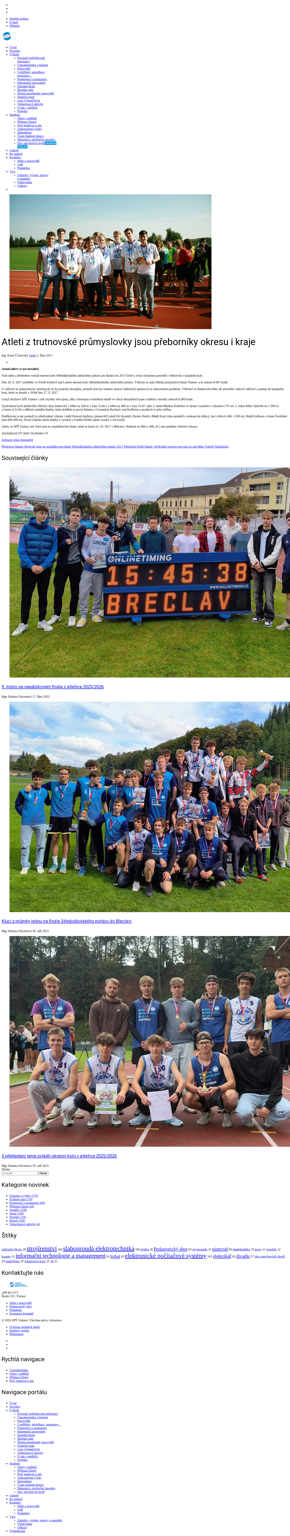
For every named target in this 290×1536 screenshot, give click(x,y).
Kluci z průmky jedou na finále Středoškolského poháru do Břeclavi (67, 921)
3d (52, 1261)
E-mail (13, 22)
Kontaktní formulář (21, 1313)
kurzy (258, 1249)
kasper (6, 1256)
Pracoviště (23, 68)
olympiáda (199, 1249)
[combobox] (20, 1173)
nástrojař (220, 1248)
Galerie (14, 150)
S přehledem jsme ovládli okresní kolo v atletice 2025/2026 (59, 1155)
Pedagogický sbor (171, 1248)
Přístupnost (16, 1334)
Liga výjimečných (28, 100)
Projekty (22, 111)
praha (145, 1249)
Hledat (6, 1169)
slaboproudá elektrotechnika (98, 1248)
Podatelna (23, 168)
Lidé (20, 164)
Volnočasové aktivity (30, 104)
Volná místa (24, 182)
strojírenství (42, 1248)
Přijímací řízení (26, 122)
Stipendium (24, 132)
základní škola (12, 1249)
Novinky (15, 50)
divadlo (243, 1256)
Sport (32, 355)
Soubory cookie (19, 1330)
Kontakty (15, 157)
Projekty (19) (17, 1217)
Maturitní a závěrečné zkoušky (36, 139)
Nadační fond (25, 97)
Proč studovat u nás (29, 125)
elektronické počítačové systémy (166, 1255)
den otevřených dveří (270, 1256)
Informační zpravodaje (31, 82)
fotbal (115, 1256)
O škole (14, 54)
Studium (14, 114)
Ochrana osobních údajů (24, 1327)
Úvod (13, 47)
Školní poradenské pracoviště (35, 93)
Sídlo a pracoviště (28, 161)
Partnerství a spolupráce (32, 79)
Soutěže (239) (18, 1210)
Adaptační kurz (35, 1261)
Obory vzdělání (27, 118)
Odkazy (22, 185)
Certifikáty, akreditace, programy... (31, 73)
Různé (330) (17, 1220)
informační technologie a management (61, 1255)
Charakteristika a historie (32, 65)
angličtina (13, 1261)
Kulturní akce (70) (20, 1199)
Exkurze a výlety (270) (23, 1195)
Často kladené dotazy (30, 136)
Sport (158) (16, 1213)
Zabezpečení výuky (29, 129)
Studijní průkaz (18, 18)
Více (12, 171)
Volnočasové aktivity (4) (24, 1224)
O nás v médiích (27, 107)
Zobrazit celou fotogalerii (17, 440)
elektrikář (222, 1256)
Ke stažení (15, 153)
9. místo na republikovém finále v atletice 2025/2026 (53, 686)
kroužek (272, 1249)
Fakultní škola (26, 86)
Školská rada (25, 90)
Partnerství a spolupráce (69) (27, 1203)
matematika (241, 1249)
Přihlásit (14, 25)
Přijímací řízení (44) (21, 1206)
